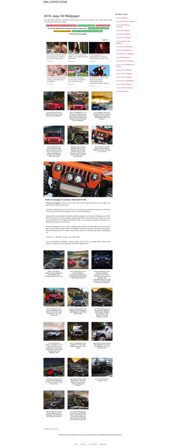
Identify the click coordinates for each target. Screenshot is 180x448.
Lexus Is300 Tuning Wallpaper (125, 81)
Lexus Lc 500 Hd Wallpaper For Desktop (125, 65)
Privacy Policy (93, 444)
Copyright (103, 444)
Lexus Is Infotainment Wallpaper (125, 21)
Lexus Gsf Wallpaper (122, 91)
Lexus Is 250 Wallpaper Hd (124, 50)
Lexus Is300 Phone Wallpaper (125, 61)
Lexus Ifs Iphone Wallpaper (124, 47)
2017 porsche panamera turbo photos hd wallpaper (61, 25)
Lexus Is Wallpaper (122, 18)
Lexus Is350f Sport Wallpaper (125, 54)
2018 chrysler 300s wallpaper (86, 25)
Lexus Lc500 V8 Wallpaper (124, 77)
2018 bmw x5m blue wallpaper (78, 34)
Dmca (76, 444)
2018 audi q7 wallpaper (103, 25)
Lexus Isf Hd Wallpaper (123, 57)
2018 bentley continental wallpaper (98, 28)
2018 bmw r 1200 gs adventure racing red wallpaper (87, 31)
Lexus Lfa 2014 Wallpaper (124, 70)
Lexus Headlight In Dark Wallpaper (123, 42)
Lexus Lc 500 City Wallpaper (124, 88)
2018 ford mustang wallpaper (62, 31)
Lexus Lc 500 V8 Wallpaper (124, 73)
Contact (83, 444)
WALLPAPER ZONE (55, 2)
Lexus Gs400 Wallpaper (123, 34)
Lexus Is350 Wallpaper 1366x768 (123, 26)
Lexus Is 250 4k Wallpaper (124, 84)
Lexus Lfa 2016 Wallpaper (124, 37)
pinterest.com (54, 429)
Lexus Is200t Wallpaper (123, 30)
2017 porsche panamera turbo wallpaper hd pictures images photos (67, 28)
